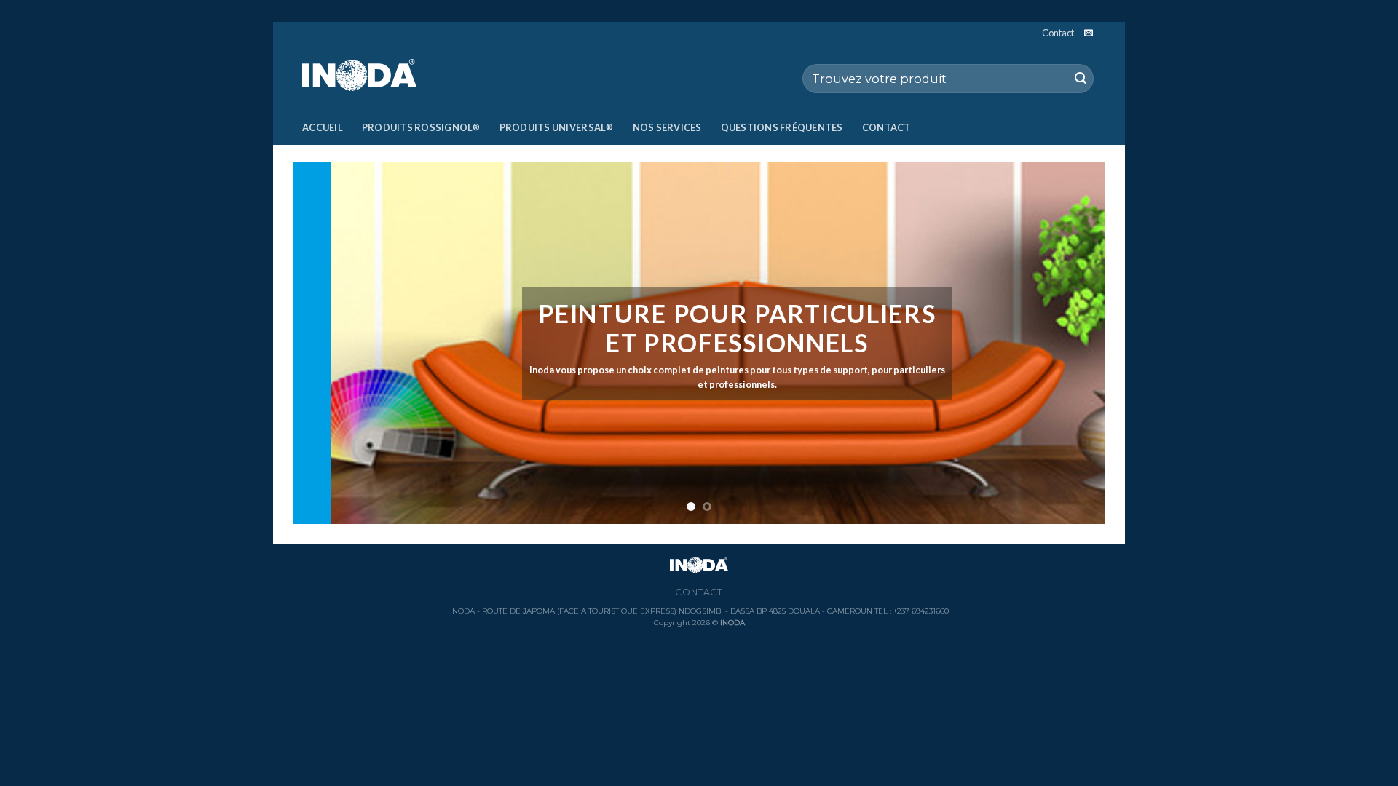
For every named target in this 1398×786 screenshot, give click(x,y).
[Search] (1080, 78)
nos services (667, 127)
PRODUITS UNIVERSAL (556, 127)
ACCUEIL (322, 127)
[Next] (1070, 343)
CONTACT (886, 127)
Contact (1058, 33)
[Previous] (328, 343)
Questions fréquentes (782, 127)
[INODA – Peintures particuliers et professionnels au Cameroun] (375, 77)
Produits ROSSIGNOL (421, 127)
